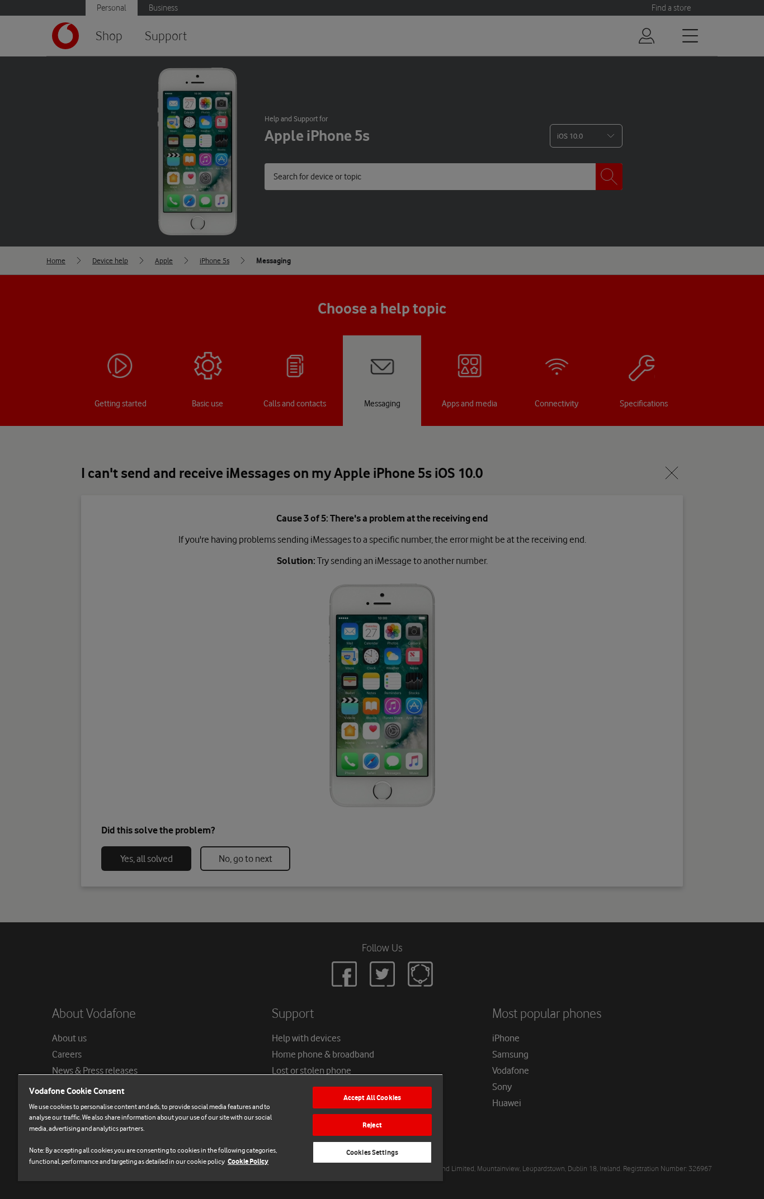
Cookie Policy (248, 1161)
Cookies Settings (372, 1152)
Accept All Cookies (372, 1097)
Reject (372, 1125)
